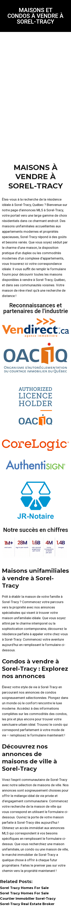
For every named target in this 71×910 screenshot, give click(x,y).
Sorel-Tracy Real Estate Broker (27, 904)
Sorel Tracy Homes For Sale (24, 888)
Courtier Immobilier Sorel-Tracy (28, 898)
